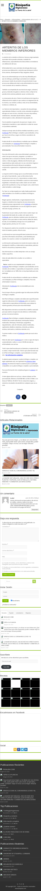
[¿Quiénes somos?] (1, 827)
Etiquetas (28, 613)
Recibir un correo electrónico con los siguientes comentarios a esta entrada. (20, 568)
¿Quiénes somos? (9, 827)
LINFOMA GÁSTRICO (10, 869)
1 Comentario (7, 54)
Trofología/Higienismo (11, 811)
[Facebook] (18, 749)
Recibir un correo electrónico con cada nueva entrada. (19, 571)
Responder (35, 509)
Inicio (1, 19)
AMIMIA (6, 859)
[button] (20, 33)
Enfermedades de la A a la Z (30, 19)
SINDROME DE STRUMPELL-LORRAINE (16, 853)
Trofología (5, 133)
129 (16, 828)
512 (16, 813)
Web (3, 556)
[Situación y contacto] (1, 816)
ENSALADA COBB (9, 617)
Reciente (4, 613)
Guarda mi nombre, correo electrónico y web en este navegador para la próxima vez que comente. (18, 563)
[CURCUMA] (1, 837)
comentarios (19, 613)
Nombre (5, 544)
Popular (11, 613)
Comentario (6, 526)
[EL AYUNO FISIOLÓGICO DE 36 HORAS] (1, 832)
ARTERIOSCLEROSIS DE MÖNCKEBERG (11, 411)
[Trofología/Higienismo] (1, 811)
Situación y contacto (10, 816)
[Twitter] (22, 749)
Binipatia (7, 19)
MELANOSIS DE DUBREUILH (13, 864)
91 (13, 834)
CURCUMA (7, 837)
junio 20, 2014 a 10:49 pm (32, 498)
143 (16, 823)
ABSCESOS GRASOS (9, 875)
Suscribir (6, 667)
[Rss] (15, 749)
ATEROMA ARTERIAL (30, 415)
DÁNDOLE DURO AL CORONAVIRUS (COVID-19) (18, 471)
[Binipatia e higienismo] (20, 8)
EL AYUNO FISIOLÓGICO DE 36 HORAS (16, 832)
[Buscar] (34, 581)
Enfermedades (16, 19)
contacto (32, 370)
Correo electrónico (8, 550)
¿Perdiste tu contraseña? (9, 604)
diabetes (9, 405)
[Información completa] (1, 821)
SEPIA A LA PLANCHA (10, 622)
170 (15, 818)
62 (13, 839)
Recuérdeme (16, 600)
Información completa (11, 821)
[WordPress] (25, 749)
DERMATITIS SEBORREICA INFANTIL (15, 848)
